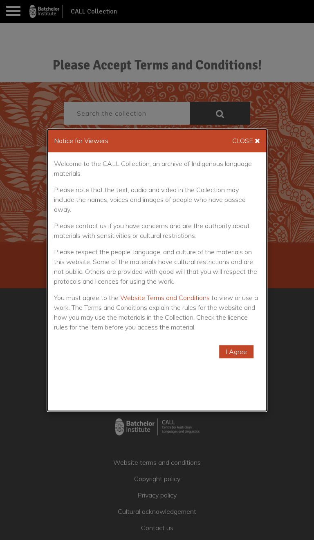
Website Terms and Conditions (165, 298)
